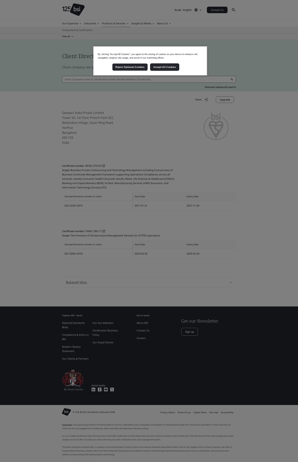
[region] (150, 61)
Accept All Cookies (164, 67)
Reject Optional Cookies (129, 67)
